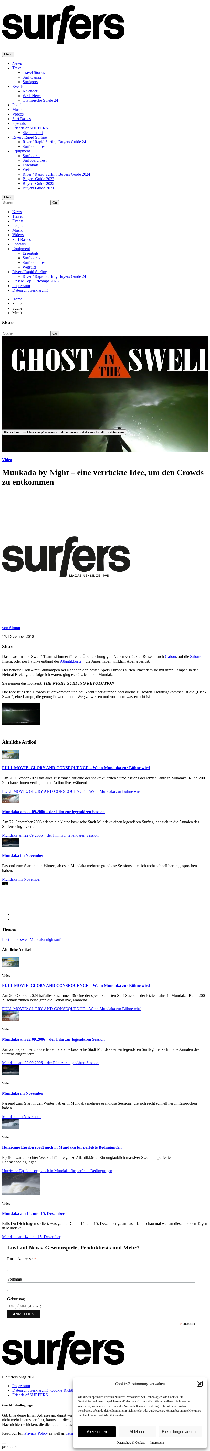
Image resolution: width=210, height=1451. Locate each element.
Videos (18, 114)
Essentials (30, 165)
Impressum (157, 1442)
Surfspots (30, 82)
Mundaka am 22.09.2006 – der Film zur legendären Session (53, 811)
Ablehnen (137, 1431)
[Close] (4, 1443)
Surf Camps (32, 77)
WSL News (32, 95)
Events (17, 86)
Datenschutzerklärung (30, 290)
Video (7, 459)
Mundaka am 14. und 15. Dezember (33, 1213)
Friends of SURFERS (30, 128)
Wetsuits (29, 169)
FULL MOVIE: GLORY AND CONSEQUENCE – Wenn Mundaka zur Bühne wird (76, 768)
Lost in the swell (15, 939)
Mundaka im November (23, 855)
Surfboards (31, 156)
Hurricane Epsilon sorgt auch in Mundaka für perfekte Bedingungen (62, 1147)
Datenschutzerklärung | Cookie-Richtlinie (45, 1390)
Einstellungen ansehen (181, 1431)
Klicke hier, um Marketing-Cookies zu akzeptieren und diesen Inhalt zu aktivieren (64, 432)
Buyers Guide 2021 (38, 188)
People (17, 105)
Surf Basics (21, 119)
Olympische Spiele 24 (40, 100)
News (17, 63)
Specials (19, 123)
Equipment (21, 151)
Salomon (197, 656)
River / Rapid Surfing (29, 137)
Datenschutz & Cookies (131, 1442)
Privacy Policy (36, 1433)
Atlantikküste (71, 661)
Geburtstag (16, 1299)
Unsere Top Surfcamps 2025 (35, 281)
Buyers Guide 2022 (38, 183)
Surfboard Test (34, 146)
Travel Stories (34, 72)
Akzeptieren (97, 1431)
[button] (199, 1383)
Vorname (14, 1279)
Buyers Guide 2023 (38, 179)
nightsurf (53, 939)
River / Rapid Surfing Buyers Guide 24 (54, 142)
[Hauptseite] (63, 41)
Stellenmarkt (33, 132)
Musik (17, 109)
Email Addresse (22, 1259)
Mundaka (37, 939)
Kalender (30, 91)
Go (54, 203)
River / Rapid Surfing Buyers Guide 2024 (56, 174)
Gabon (170, 656)
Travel (17, 68)
